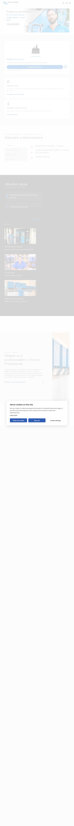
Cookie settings (55, 420)
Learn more (13, 415)
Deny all (37, 420)
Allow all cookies (18, 420)
